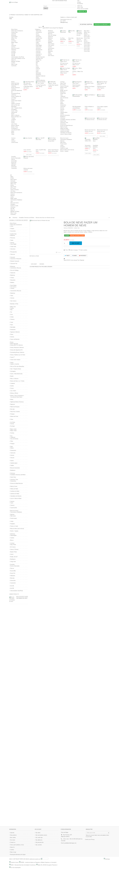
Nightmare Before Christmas (17, 401)
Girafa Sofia (38, 46)
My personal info (39, 842)
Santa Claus (63, 121)
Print (66, 250)
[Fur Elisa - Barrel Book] (63, 33)
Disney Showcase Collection (17, 347)
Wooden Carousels (40, 57)
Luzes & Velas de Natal (65, 134)
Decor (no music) (15, 48)
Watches (62, 141)
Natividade (38, 73)
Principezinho (39, 49)
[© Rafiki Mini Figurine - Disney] (53, 82)
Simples (38, 35)
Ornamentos (63, 105)
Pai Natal (12, 426)
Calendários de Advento (65, 132)
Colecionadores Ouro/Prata (17, 57)
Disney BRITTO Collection (16, 345)
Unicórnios (38, 48)
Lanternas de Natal (64, 131)
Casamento (14, 168)
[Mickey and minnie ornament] (29, 161)
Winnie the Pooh (15, 83)
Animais (38, 43)
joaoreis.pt (37, 859)
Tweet (68, 255)
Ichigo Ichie (63, 93)
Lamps (61, 145)
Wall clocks (63, 142)
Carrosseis (62, 106)
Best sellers (13, 837)
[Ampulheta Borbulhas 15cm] (96, 140)
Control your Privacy (90, 839)
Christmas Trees (64, 122)
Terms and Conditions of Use (18, 58)
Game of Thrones (64, 86)
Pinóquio (62, 100)
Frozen (13, 122)
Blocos (12, 540)
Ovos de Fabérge (52, 35)
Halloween (13, 163)
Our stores (12, 840)
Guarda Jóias (14, 32)
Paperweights (13, 535)
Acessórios (38, 36)
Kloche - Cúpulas (64, 151)
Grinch (61, 89)
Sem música (51, 55)
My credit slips (39, 837)
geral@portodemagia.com (70, 843)
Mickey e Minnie (15, 125)
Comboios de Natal (64, 129)
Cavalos (50, 46)
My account (38, 829)
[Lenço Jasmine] (29, 143)
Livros (37, 33)
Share (75, 255)
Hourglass (62, 146)
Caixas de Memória (40, 80)
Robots (62, 103)
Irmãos (37, 67)
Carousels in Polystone (15, 258)
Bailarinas (38, 39)
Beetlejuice (62, 92)
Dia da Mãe (14, 161)
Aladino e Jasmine (15, 103)
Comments (13, 65)
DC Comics (63, 84)
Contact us (12, 842)
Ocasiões (13, 52)
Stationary (13, 49)
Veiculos (62, 109)
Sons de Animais (64, 97)
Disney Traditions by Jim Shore (17, 354)
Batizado (13, 165)
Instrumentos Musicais (15, 268)
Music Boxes (14, 29)
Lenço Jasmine (27, 149)
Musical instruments (65, 115)
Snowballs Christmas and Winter (68, 119)
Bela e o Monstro (15, 115)
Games (62, 110)
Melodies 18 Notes (15, 61)
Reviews (42, 264)
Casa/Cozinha (14, 142)
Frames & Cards (64, 148)
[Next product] (109, 218)
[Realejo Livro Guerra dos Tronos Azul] (90, 83)
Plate (61, 102)
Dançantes (50, 41)
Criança (50, 39)
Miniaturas (13, 35)
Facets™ (13, 99)
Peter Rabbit (39, 45)
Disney (13, 39)
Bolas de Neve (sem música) (67, 149)
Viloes (12, 134)
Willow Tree (14, 38)
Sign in (40, 27)
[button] (38, 29)
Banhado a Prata (14, 303)
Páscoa (13, 159)
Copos (12, 139)
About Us (13, 60)
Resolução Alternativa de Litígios (18, 854)
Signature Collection (40, 76)
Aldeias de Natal (64, 128)
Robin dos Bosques (15, 406)
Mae (37, 62)
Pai (36, 64)
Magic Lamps (14, 42)
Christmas (13, 45)
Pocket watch (63, 143)
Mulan (12, 132)
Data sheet (34, 264)
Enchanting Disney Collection (17, 352)
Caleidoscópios (63, 112)
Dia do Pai (13, 162)
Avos (37, 65)
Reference (66, 227)
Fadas (37, 42)
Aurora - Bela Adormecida (16, 373)
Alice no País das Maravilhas (17, 366)
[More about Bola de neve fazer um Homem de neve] (12, 599)
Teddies (62, 113)
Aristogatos (14, 109)
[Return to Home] (9, 218)
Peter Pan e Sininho (15, 411)
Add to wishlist (83, 250)
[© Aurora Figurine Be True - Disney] (41, 82)
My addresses (39, 840)
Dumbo (13, 121)
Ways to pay (14, 64)
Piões (61, 99)
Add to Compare (74, 250)
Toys (12, 43)
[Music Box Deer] (71, 33)
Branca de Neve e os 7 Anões (17, 381)
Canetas (12, 537)
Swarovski (50, 36)
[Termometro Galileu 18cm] (88, 140)
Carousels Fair (39, 58)
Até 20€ (13, 55)
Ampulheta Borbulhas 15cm (95, 147)
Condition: (75, 227)
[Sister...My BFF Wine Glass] (41, 143)
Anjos (49, 52)
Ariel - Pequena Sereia (16, 108)
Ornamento (38, 74)
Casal (37, 70)
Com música (51, 45)
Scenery (12, 433)
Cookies (13, 62)
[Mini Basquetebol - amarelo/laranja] (78, 99)
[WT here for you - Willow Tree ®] (65, 60)
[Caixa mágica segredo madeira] (102, 99)
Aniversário (14, 166)
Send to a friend (35, 256)
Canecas (13, 46)
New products (13, 835)
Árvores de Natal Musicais (66, 125)
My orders (38, 832)
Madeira (50, 42)
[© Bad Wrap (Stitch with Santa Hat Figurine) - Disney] (29, 83)
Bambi (12, 113)
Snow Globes (14, 36)
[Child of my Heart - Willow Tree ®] (65, 69)
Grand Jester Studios (16, 100)
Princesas (38, 41)
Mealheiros (62, 116)
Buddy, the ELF (64, 90)
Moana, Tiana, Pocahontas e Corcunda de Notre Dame (17, 396)
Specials (12, 832)
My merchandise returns (41, 835)
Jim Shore (13, 41)
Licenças (13, 51)
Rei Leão (12, 409)
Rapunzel (12, 404)
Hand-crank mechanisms (17, 30)
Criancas (38, 68)
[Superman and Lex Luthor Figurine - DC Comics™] (102, 83)
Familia (37, 61)
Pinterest (83, 255)
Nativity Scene (63, 126)
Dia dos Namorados (16, 158)
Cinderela (13, 119)
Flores (37, 77)
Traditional (62, 96)
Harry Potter (63, 83)
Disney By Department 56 (16, 350)
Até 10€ (13, 54)
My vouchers (39, 844)
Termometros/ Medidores (66, 139)
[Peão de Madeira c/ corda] (90, 99)
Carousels (13, 33)
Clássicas (38, 51)
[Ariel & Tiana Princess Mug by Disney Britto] (53, 143)
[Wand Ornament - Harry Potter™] (78, 82)
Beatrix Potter (63, 87)
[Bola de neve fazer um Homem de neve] (80, 33)
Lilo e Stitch (14, 124)
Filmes (12, 102)
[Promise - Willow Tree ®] (78, 69)
